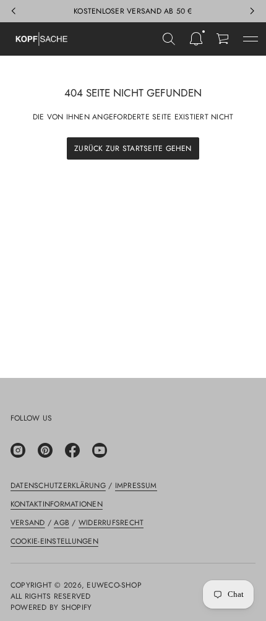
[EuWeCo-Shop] (41, 39)
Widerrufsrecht (111, 522)
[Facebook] (72, 450)
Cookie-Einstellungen (54, 541)
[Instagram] (18, 450)
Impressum (136, 485)
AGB (61, 522)
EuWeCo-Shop (114, 585)
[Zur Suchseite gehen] (168, 39)
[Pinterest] (45, 450)
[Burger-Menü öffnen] (250, 39)
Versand (28, 522)
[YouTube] (99, 450)
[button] (168, 39)
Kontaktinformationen (57, 504)
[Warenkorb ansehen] (223, 39)
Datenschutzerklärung (58, 485)
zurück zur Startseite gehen (132, 148)
